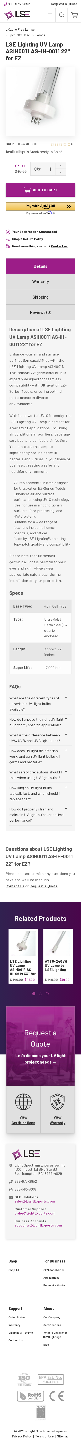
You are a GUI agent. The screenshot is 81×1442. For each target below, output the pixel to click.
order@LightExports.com (35, 1213)
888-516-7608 (25, 1189)
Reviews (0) (40, 312)
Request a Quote (64, 3)
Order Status (17, 1317)
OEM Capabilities (54, 1270)
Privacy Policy (22, 1436)
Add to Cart (45, 190)
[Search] (61, 15)
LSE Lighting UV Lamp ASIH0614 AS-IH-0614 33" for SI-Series (23, 969)
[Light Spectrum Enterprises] (17, 15)
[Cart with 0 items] (74, 15)
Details (41, 266)
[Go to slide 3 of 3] (47, 993)
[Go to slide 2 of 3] (40, 993)
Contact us (59, 246)
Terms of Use (44, 1436)
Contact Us (15, 886)
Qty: (37, 168)
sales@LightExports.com (35, 1201)
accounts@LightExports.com (38, 1225)
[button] (40, 209)
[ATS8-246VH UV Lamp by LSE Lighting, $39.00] (57, 943)
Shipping (41, 296)
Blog (46, 1344)
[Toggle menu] (49, 15)
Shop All (14, 1270)
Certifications (52, 1325)
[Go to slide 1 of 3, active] (34, 993)
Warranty (40, 281)
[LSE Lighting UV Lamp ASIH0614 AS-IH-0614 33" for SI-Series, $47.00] (23, 943)
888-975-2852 (19, 3)
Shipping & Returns (21, 1332)
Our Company (51, 1317)
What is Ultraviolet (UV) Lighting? (55, 1335)
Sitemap (63, 1436)
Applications (51, 1277)
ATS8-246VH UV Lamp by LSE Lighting (56, 965)
